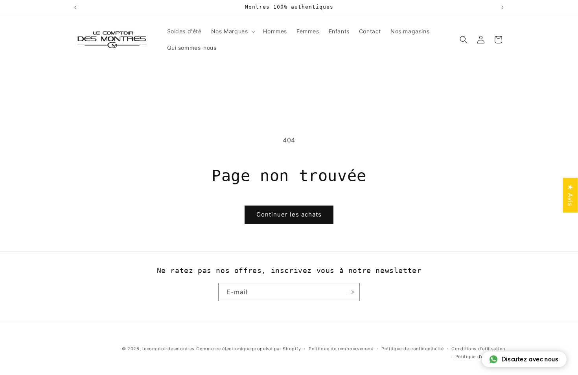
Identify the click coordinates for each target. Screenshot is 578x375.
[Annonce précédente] (75, 7)
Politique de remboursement (341, 348)
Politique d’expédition (480, 356)
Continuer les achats (289, 214)
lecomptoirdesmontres (168, 348)
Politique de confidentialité (412, 348)
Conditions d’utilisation (478, 348)
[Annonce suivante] (502, 7)
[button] (232, 31)
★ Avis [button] (570, 195)
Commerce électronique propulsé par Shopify (248, 348)
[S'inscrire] (350, 292)
